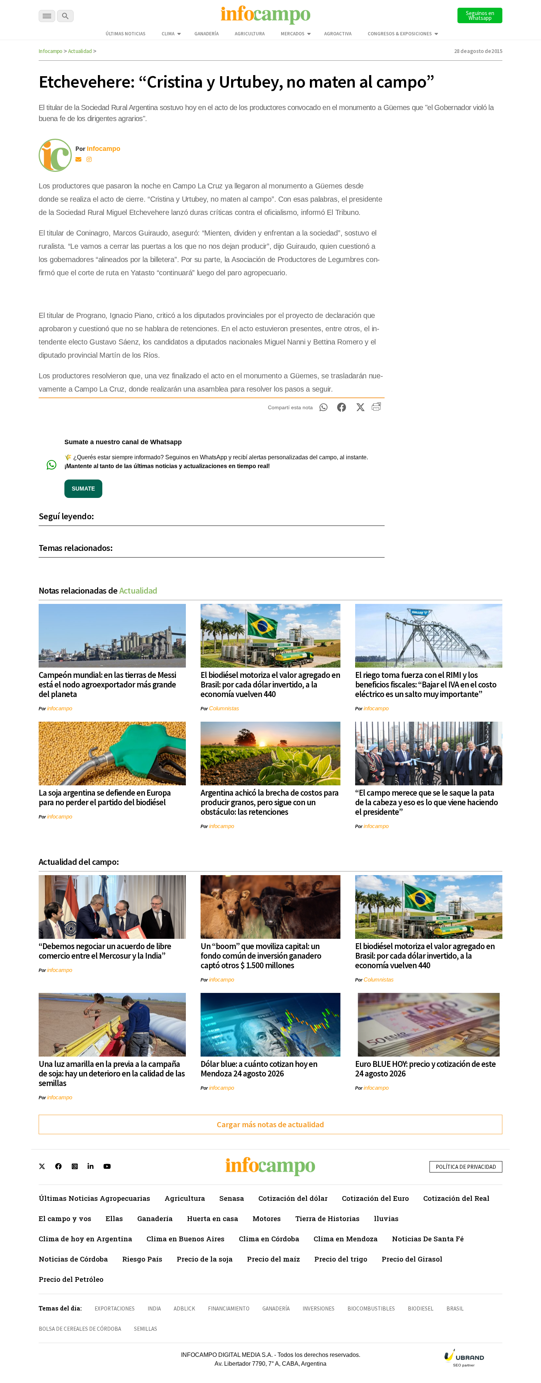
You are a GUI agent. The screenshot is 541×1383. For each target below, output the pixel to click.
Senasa (231, 1198)
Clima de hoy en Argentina (85, 1238)
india (154, 1308)
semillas (145, 1328)
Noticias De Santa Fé (428, 1238)
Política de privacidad (466, 1166)
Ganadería (206, 34)
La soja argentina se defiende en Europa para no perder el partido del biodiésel (105, 797)
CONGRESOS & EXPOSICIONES (400, 34)
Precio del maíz (273, 1258)
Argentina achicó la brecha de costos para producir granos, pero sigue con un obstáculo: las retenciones (270, 802)
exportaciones (115, 1308)
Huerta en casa (212, 1218)
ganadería (276, 1308)
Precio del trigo (340, 1258)
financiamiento (229, 1308)
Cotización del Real (456, 1198)
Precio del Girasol (412, 1258)
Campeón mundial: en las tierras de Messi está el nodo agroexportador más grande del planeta (107, 684)
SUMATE (83, 488)
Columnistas (224, 708)
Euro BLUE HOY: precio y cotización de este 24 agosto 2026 (425, 1068)
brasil (455, 1308)
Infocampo (51, 50)
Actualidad (80, 50)
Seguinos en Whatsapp (480, 15)
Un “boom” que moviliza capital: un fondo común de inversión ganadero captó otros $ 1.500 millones (261, 955)
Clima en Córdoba (269, 1238)
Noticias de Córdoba (73, 1258)
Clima (168, 34)
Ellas (114, 1218)
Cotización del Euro (375, 1198)
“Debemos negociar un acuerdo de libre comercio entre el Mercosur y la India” (105, 951)
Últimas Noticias (125, 34)
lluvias (386, 1218)
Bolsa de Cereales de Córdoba (80, 1328)
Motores (266, 1218)
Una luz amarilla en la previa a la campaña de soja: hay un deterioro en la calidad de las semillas (112, 1073)
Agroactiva (337, 34)
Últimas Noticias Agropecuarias (94, 1198)
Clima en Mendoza (346, 1238)
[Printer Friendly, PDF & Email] (376, 409)
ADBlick (184, 1308)
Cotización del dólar (293, 1198)
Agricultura (250, 34)
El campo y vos (65, 1218)
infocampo (59, 708)
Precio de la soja (205, 1258)
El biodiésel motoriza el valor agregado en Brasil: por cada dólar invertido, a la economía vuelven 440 (270, 684)
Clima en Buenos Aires (185, 1238)
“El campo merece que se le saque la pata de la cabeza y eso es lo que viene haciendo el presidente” (426, 802)
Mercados (292, 34)
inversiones (319, 1308)
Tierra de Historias (327, 1218)
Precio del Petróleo (71, 1279)
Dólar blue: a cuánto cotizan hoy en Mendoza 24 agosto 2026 (259, 1068)
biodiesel (421, 1308)
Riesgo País (142, 1258)
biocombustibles (371, 1308)
